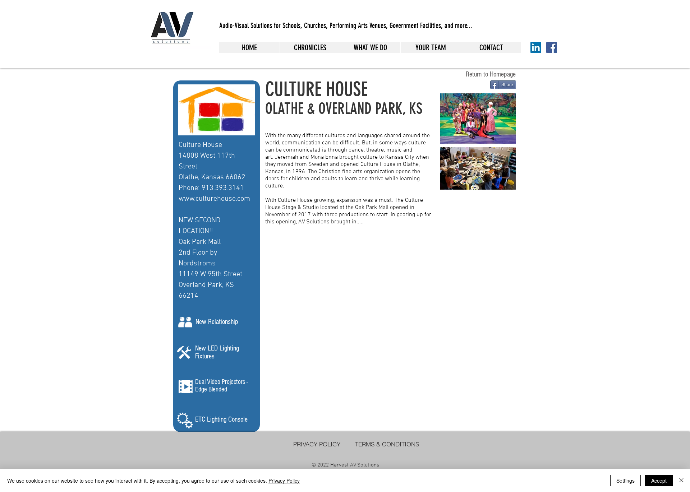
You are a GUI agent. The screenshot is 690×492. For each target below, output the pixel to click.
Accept (659, 480)
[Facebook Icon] (551, 47)
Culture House (200, 145)
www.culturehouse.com (214, 199)
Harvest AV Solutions (354, 465)
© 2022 (321, 465)
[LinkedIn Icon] (535, 47)
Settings (625, 480)
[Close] (681, 480)
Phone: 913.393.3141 (211, 188)
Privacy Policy (284, 480)
